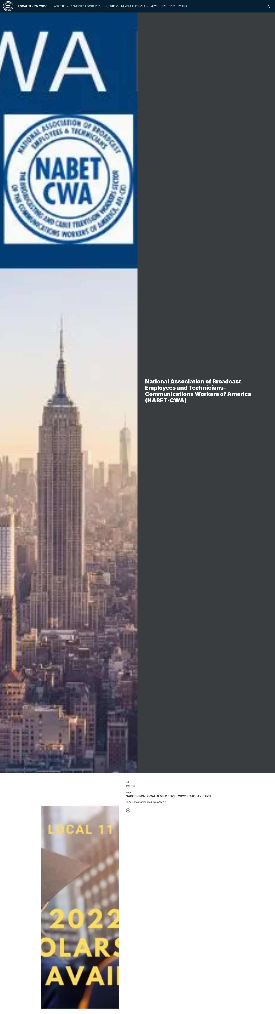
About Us (59, 6)
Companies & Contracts (85, 6)
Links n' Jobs (167, 6)
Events (182, 6)
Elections (112, 6)
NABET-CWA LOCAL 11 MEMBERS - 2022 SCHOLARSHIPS (168, 796)
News (153, 6)
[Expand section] (67, 6)
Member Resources (133, 6)
